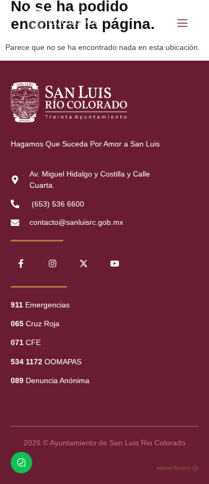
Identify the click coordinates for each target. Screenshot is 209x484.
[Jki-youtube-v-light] (114, 263)
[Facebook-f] (21, 263)
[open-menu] (182, 23)
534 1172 (26, 361)
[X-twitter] (83, 263)
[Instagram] (52, 263)
